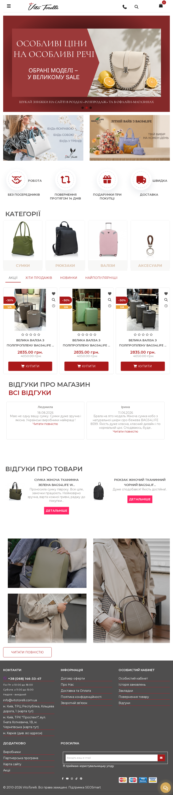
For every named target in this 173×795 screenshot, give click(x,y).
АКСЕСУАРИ (150, 265)
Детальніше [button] (56, 511)
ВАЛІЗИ (108, 265)
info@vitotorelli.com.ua (20, 700)
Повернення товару (134, 697)
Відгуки (124, 703)
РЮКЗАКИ (65, 265)
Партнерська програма (20, 758)
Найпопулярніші (101, 278)
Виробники (12, 752)
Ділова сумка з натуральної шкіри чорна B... (142, 345)
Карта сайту (12, 764)
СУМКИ (23, 265)
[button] (82, 108)
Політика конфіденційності (81, 697)
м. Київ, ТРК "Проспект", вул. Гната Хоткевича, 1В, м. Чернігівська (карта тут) (24, 722)
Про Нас (67, 684)
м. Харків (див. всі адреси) (22, 733)
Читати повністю (45, 424)
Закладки (126, 691)
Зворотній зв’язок (74, 703)
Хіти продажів (39, 278)
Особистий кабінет (133, 678)
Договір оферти (73, 678)
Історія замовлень (132, 684)
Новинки (68, 278)
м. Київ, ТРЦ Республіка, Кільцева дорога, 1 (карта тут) (28, 708)
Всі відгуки (29, 393)
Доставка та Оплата (76, 691)
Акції (13, 278)
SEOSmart (93, 787)
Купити (32, 366)
